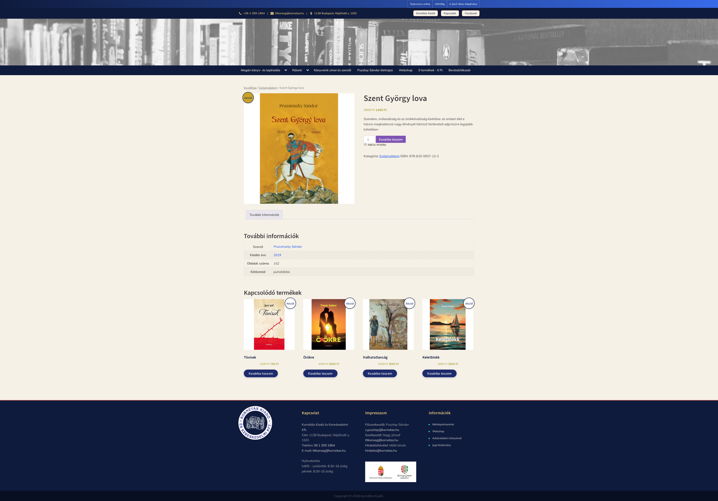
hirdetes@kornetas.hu (381, 450)
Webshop (405, 70)
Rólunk (297, 70)
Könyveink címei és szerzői (332, 70)
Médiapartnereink (443, 424)
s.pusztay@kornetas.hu (382, 430)
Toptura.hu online (420, 3)
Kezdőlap (250, 88)
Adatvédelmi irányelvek (447, 438)
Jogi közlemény (441, 445)
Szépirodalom (268, 88)
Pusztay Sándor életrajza (375, 70)
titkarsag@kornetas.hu (329, 450)
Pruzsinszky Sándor (288, 246)
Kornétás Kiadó (425, 13)
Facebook (471, 13)
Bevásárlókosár (460, 70)
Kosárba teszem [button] (261, 373)
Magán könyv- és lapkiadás (260, 70)
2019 (277, 255)
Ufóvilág (440, 3)
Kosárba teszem (391, 139)
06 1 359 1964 (324, 445)
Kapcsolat (450, 13)
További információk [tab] (264, 215)
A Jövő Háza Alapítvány (463, 3)
